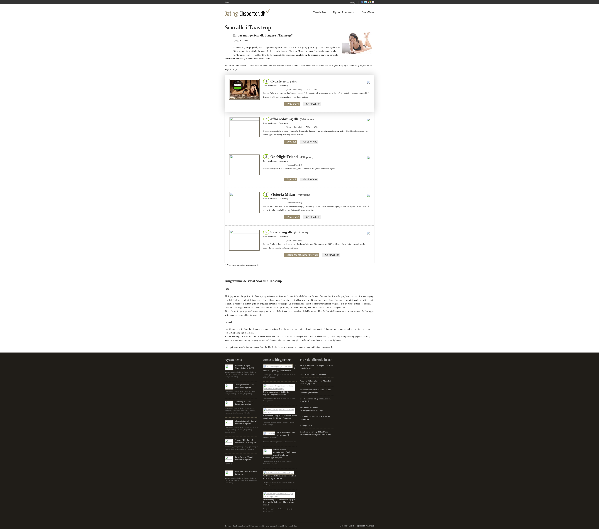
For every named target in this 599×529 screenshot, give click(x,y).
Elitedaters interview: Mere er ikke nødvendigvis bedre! (315, 391)
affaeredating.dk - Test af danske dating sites (245, 422)
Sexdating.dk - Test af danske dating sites (244, 403)
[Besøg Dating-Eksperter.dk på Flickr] (373, 3)
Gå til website (313, 104)
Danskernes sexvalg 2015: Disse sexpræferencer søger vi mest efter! (315, 433)
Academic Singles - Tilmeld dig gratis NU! (244, 366)
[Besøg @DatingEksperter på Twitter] (365, 3)
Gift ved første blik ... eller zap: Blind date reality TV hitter (279, 477)
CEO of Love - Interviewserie (313, 374)
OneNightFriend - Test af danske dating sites (245, 386)
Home (227, 2)
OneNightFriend (288, 157)
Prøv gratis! (293, 104)
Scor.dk (263, 347)
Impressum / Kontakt (365, 526)
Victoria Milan (287, 194)
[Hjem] (248, 12)
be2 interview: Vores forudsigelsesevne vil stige (311, 408)
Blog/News (368, 12)
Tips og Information (344, 12)
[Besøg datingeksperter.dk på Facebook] (362, 3)
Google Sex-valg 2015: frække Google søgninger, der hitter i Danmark (280, 416)
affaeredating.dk (288, 119)
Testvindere (319, 12)
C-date (280, 81)
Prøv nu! (291, 141)
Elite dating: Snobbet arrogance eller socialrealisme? (279, 435)
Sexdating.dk (285, 232)
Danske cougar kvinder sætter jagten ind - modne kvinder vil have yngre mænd (279, 502)
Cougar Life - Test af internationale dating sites (246, 441)
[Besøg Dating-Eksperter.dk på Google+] (369, 3)
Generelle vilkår (347, 526)
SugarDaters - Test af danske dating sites (244, 458)
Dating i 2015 (306, 425)
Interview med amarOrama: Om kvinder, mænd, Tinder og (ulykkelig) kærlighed (280, 454)
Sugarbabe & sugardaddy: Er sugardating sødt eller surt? (276, 393)
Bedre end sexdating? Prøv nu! (302, 255)
